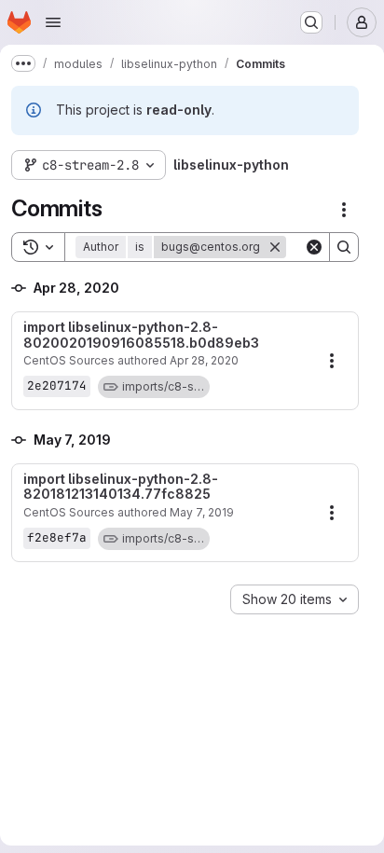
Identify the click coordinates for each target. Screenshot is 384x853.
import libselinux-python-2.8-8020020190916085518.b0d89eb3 (141, 335)
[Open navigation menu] (53, 22)
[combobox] (294, 599)
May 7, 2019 (202, 512)
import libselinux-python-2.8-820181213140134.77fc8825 (120, 487)
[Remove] (275, 247)
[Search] (344, 247)
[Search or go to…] (311, 22)
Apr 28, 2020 (204, 360)
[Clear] (314, 247)
